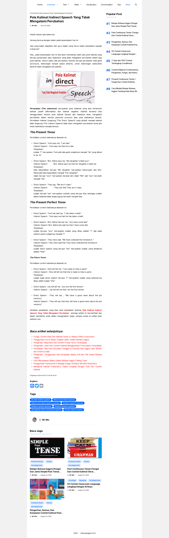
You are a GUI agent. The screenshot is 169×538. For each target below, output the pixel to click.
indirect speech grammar (41, 406)
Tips (119, 4)
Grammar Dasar (37, 461)
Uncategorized (36, 465)
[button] (136, 4)
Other (127, 4)
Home (39, 4)
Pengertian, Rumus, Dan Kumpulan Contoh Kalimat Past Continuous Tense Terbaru (45, 513)
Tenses (49, 461)
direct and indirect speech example (45, 403)
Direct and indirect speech (65, 400)
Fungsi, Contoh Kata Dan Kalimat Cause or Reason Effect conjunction (64, 336)
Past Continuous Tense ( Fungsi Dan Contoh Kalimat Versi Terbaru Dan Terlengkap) (83, 472)
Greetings (72, 480)
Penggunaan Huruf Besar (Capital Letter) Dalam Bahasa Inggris (61, 339)
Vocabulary (91, 4)
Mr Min (34, 25)
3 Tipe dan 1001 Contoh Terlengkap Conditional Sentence (122, 63)
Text (65, 4)
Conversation (107, 4)
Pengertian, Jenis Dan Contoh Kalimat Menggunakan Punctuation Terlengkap (68, 345)
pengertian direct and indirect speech (46, 410)
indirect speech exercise (73, 403)
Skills (76, 4)
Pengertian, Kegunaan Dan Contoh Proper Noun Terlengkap (60, 342)
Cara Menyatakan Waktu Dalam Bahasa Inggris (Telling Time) (60, 360)
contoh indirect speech (41, 400)
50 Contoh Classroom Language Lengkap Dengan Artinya (123, 54)
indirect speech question (65, 406)
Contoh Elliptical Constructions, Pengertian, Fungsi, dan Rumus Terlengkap (125, 73)
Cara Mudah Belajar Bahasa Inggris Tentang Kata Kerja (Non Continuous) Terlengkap (125, 91)
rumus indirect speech (74, 410)
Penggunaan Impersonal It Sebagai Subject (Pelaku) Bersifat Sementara (65, 363)
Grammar (51, 4)
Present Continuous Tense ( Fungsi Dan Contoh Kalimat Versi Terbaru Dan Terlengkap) (125, 82)
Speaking (82, 480)
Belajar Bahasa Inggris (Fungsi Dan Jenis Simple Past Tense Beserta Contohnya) (45, 472)
